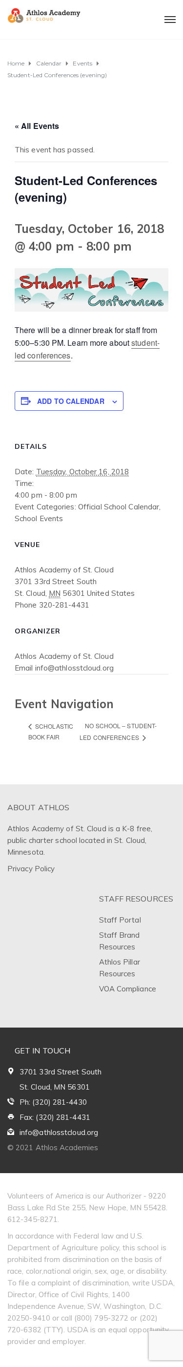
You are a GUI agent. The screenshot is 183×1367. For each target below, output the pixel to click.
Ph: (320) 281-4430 (53, 1102)
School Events (39, 518)
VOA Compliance (127, 988)
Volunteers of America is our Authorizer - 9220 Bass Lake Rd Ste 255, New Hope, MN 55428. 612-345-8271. (87, 1207)
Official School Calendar (118, 506)
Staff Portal (120, 920)
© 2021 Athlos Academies (52, 1147)
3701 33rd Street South (61, 1071)
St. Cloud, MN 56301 (55, 1087)
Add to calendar (70, 401)
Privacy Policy (31, 868)
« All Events (37, 125)
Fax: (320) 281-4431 (55, 1117)
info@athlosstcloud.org (59, 1132)
